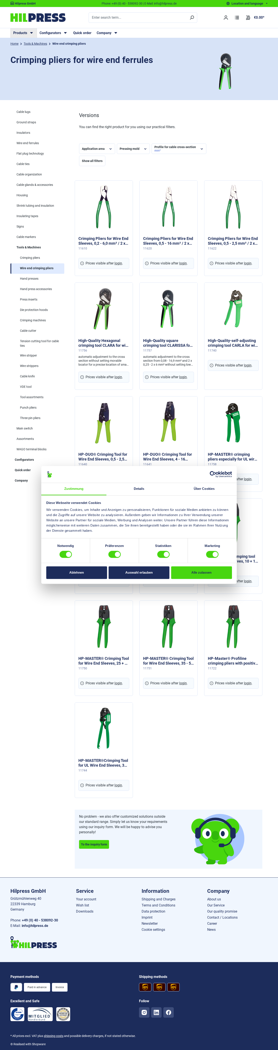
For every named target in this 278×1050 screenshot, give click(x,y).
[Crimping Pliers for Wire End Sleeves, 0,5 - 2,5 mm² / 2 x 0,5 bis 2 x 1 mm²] (233, 206)
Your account (86, 899)
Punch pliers (28, 407)
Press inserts (28, 299)
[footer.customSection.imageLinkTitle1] (17, 1014)
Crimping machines (33, 320)
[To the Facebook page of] (168, 1012)
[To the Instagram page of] (144, 1012)
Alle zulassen (201, 572)
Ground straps (26, 122)
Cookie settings (153, 930)
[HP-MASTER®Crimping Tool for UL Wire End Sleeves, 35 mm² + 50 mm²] (103, 728)
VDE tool (25, 386)
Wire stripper (28, 355)
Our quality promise (222, 911)
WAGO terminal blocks (31, 449)
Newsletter (150, 923)
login (118, 263)
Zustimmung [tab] (74, 488)
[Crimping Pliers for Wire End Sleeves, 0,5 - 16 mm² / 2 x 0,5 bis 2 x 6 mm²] (168, 206)
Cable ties (23, 164)
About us (214, 899)
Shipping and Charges (158, 899)
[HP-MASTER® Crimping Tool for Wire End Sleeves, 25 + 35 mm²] (103, 626)
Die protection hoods (34, 310)
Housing (22, 195)
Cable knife (27, 376)
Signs (20, 226)
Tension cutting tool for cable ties (39, 343)
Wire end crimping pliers (36, 268)
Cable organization (29, 174)
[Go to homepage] (38, 17)
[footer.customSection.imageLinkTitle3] (63, 1014)
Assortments (25, 439)
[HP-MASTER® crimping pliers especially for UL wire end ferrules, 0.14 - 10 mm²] (233, 422)
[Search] (191, 17)
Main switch (25, 428)
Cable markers (26, 237)
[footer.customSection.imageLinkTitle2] (40, 1014)
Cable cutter (28, 330)
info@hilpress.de (165, 3)
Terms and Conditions (158, 905)
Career (212, 923)
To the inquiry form (94, 844)
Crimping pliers (30, 257)
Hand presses (29, 278)
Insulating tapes (27, 216)
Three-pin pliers (30, 418)
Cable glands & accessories (35, 185)
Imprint (147, 917)
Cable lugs (23, 112)
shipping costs (53, 1036)
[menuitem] (23, 33)
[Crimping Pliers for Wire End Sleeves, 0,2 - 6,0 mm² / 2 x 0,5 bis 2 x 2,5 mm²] (103, 206)
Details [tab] (139, 488)
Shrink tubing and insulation (35, 205)
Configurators (24, 459)
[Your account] (225, 17)
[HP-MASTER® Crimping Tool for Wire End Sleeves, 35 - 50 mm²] (168, 626)
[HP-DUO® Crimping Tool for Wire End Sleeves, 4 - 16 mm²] (168, 422)
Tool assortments (31, 397)
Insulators (23, 132)
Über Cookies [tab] (204, 488)
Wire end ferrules (28, 143)
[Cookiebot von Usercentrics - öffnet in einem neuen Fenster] (213, 474)
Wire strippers (29, 366)
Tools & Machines (29, 247)
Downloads (84, 911)
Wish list (82, 905)
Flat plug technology (30, 153)
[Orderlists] (237, 17)
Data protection (153, 911)
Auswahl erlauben (139, 572)
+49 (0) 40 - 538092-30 (127, 3)
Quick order (82, 33)
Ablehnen (76, 572)
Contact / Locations (222, 917)
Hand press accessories (36, 289)
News (211, 930)
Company (21, 480)
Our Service (216, 905)
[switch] (114, 554)
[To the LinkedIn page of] (156, 1012)
